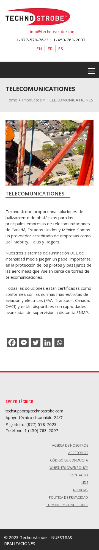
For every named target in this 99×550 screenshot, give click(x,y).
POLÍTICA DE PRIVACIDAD (68, 497)
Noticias (80, 490)
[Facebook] (11, 342)
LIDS (84, 482)
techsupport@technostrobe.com (34, 411)
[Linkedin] (47, 342)
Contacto (79, 475)
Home (11, 100)
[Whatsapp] (58, 342)
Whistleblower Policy (69, 467)
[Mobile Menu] (91, 70)
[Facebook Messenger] (23, 342)
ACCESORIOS (78, 452)
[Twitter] (35, 342)
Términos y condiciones (67, 505)
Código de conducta (69, 460)
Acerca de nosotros (70, 445)
